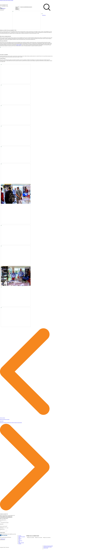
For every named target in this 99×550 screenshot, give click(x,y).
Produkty (19, 535)
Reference (19, 538)
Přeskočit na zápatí (10, 0)
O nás (19, 539)
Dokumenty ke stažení (21, 536)
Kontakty (19, 543)
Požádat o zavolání (2, 532)
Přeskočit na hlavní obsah (3, 0)
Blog (19, 541)
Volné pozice (20, 540)
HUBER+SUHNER (18, 44)
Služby (19, 537)
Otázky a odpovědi (21, 542)
